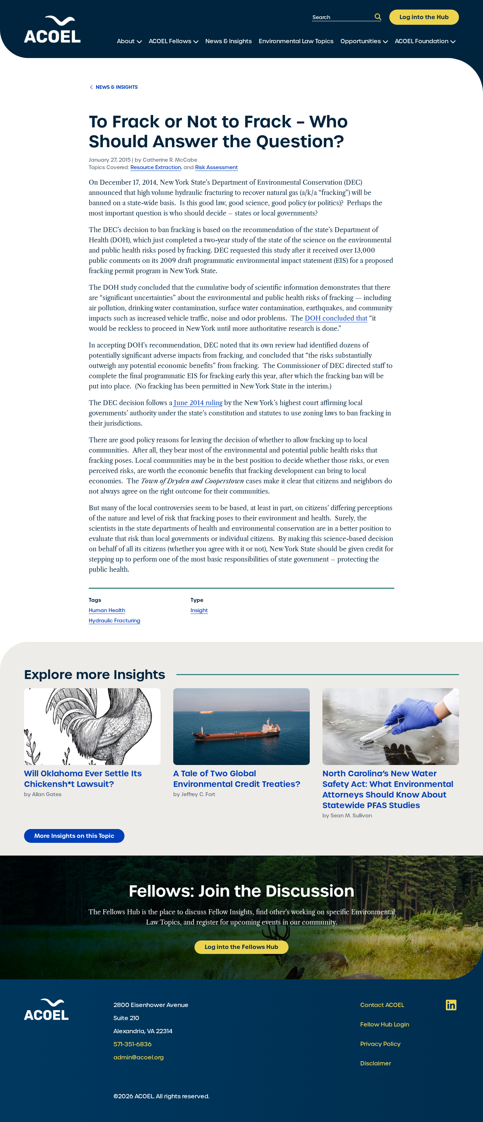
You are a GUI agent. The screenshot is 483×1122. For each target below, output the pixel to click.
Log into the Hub (424, 17)
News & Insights (228, 41)
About (126, 41)
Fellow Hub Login (384, 1024)
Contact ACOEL (382, 1005)
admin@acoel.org (139, 1057)
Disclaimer (375, 1063)
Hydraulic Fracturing (114, 620)
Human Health (107, 610)
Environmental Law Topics (296, 41)
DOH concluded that (336, 318)
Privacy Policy (380, 1044)
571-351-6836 (133, 1044)
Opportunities (361, 41)
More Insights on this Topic (74, 836)
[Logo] (52, 29)
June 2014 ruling (198, 403)
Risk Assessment (216, 167)
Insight (199, 610)
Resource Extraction (155, 167)
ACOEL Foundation (421, 41)
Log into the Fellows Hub (241, 947)
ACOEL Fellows (170, 41)
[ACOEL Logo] (46, 1009)
